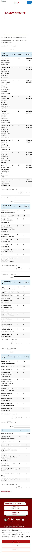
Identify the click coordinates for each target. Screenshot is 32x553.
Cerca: (12, 49)
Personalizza (16, 545)
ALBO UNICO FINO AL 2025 (15, 508)
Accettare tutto (16, 541)
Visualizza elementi (8, 46)
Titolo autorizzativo (6, 491)
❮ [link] (16, 268)
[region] (16, 540)
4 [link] (26, 268)
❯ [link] (29, 192)
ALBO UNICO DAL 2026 (15, 513)
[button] (9, 54)
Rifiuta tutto (16, 549)
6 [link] (26, 343)
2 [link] (21, 268)
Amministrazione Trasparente (15, 503)
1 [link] (21, 192)
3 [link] (26, 192)
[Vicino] (30, 529)
